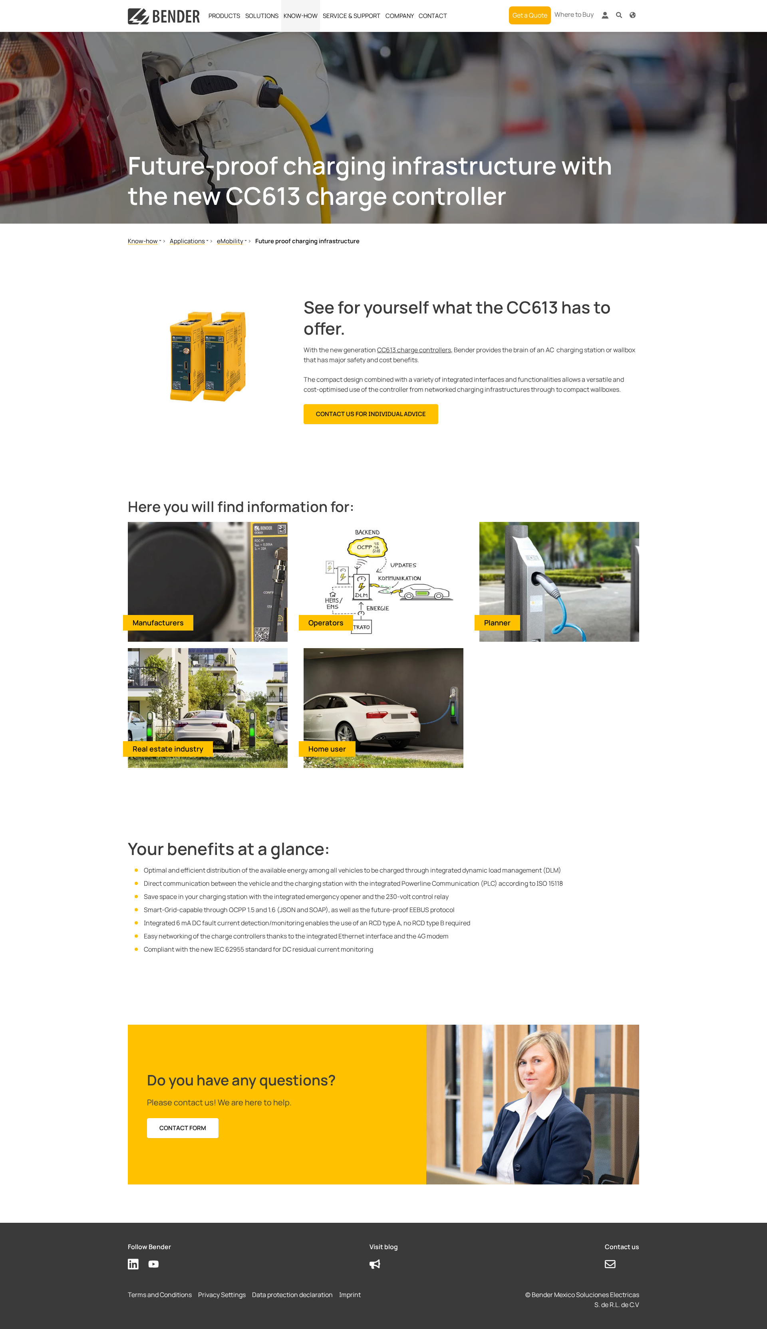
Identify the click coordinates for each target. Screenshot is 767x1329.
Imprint (350, 1294)
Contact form (182, 1128)
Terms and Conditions (160, 1294)
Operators (326, 622)
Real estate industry (168, 749)
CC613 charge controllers (414, 349)
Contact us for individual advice (371, 414)
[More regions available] (632, 14)
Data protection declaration (292, 1294)
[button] (619, 14)
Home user (327, 749)
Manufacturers (158, 622)
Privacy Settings (222, 1294)
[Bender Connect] (604, 17)
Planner (497, 622)
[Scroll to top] (749, 1311)
